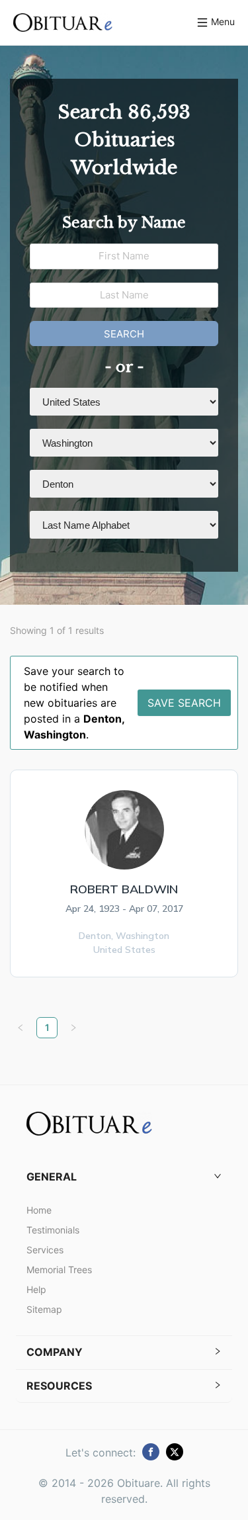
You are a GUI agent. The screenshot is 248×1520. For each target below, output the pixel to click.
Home (39, 1210)
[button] (124, 1177)
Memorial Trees (59, 1269)
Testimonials (52, 1229)
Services (44, 1249)
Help (36, 1289)
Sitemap (44, 1309)
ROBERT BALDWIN (124, 889)
